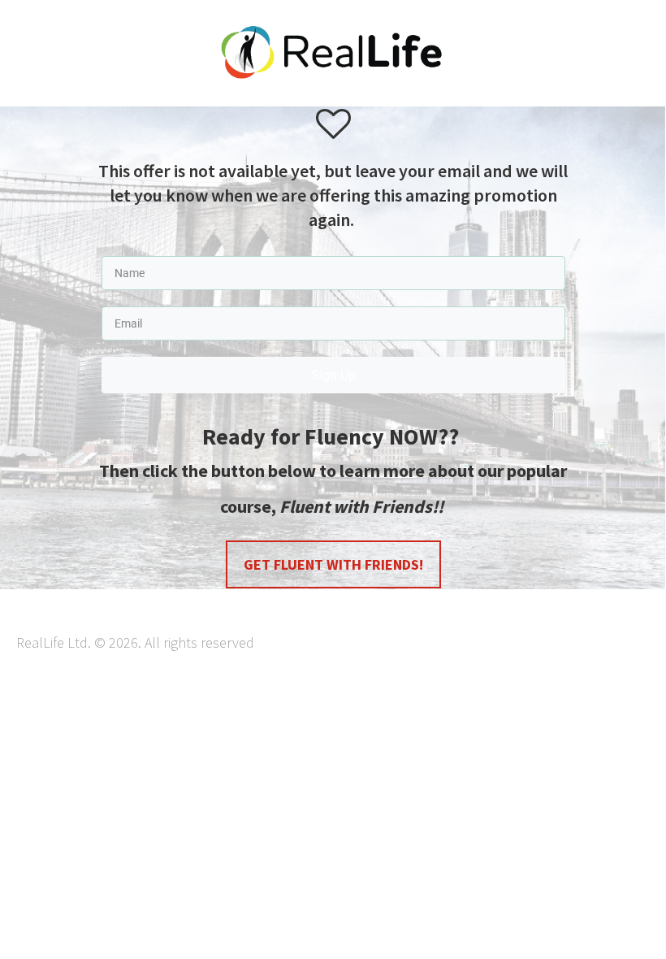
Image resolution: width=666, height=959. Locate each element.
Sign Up (333, 375)
